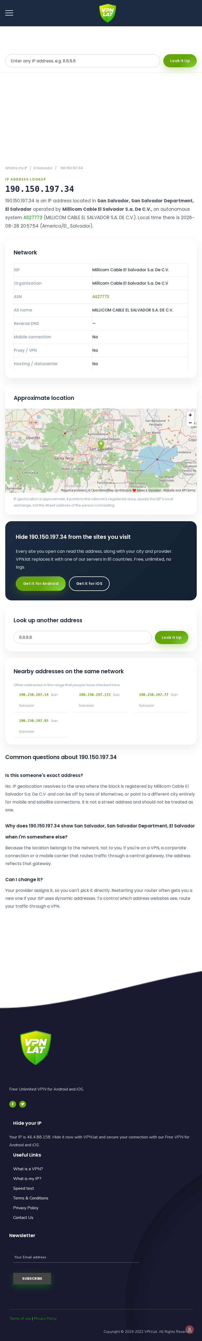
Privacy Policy (25, 1208)
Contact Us (23, 1218)
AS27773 (32, 217)
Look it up (180, 60)
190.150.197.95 (33, 721)
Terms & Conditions (30, 1198)
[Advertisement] (101, 118)
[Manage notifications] (189, 1329)
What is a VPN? (28, 1169)
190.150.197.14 (33, 694)
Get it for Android (40, 583)
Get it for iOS (89, 583)
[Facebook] (12, 1104)
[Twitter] (22, 1104)
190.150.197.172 (94, 694)
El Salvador (43, 167)
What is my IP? (27, 1179)
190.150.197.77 (153, 694)
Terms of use (20, 1318)
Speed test (23, 1188)
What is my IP (16, 167)
